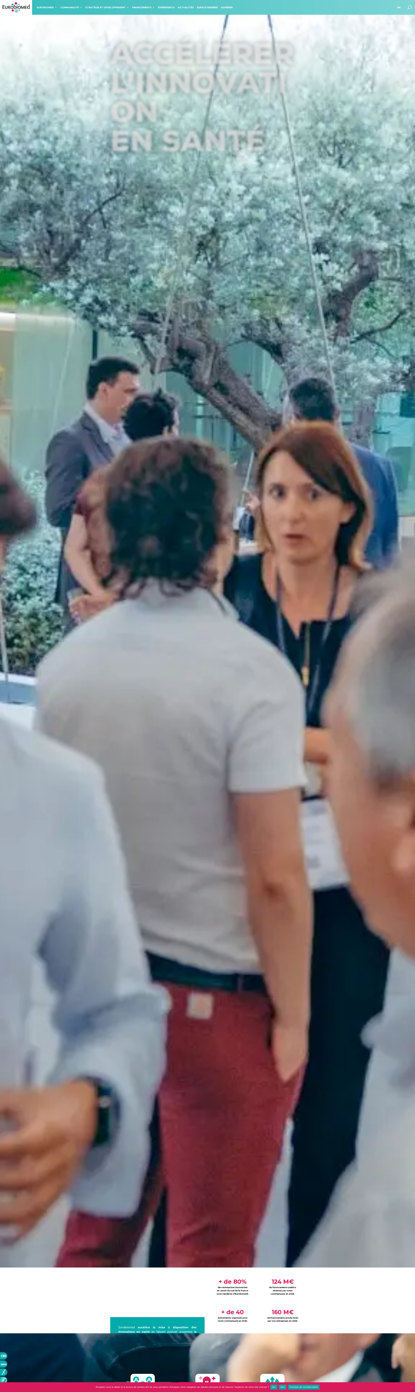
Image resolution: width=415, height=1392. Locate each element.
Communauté (69, 7)
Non (282, 1387)
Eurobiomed (45, 7)
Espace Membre (207, 7)
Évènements (166, 7)
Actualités (186, 7)
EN (398, 7)
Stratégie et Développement (105, 7)
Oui (274, 1387)
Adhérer (227, 7)
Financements (142, 7)
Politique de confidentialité (304, 1387)
